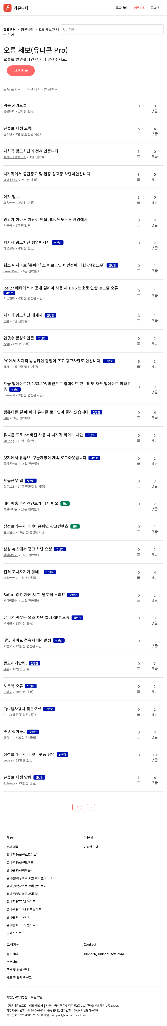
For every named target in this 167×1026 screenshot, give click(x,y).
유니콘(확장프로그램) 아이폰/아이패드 (31, 878)
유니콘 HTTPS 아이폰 (21, 901)
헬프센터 (121, 7)
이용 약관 (36, 997)
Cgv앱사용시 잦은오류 (22, 708)
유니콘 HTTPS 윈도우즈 (22, 925)
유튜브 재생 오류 (17, 128)
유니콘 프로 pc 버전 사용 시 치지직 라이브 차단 (43, 434)
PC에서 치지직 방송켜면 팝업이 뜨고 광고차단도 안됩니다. (52, 360)
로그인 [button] (155, 7)
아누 (6, 669)
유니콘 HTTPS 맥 (18, 917)
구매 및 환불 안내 (18, 969)
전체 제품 (13, 847)
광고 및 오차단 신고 (19, 977)
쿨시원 (7, 623)
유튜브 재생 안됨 (17, 777)
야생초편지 (10, 180)
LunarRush (11, 271)
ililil (6, 418)
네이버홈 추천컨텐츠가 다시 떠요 (30, 503)
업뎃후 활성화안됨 (18, 338)
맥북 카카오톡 (15, 105)
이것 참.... (11, 196)
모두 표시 (10, 89)
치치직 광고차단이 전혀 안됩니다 (30, 151)
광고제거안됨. (15, 663)
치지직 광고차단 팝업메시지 (26, 242)
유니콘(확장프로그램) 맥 (22, 893)
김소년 (7, 134)
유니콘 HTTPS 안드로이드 (24, 909)
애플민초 (9, 298)
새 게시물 (21, 70)
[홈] (7, 8)
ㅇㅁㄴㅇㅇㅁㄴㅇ (14, 157)
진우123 (8, 486)
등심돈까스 (10, 463)
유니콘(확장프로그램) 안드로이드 (28, 886)
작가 (6, 366)
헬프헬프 (9, 532)
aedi (6, 344)
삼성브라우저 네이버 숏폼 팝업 (29, 754)
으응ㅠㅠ (9, 202)
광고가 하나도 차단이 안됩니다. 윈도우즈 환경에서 (45, 219)
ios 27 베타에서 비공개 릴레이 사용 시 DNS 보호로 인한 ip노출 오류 (60, 288)
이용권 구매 (91, 847)
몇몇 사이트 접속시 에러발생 (27, 640)
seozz (7, 760)
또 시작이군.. (14, 731)
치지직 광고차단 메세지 (23, 315)
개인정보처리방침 (17, 997)
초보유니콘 (10, 509)
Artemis (9, 783)
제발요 (7, 646)
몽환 (6, 321)
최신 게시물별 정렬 (41, 89)
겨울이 (7, 225)
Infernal (9, 395)
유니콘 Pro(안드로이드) (22, 854)
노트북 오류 (13, 685)
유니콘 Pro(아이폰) (19, 870)
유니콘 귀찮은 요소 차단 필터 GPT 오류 (36, 617)
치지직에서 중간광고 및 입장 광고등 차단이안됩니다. (47, 173)
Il (4, 714)
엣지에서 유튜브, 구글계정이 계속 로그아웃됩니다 (45, 457)
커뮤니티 (139, 7)
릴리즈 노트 (14, 933)
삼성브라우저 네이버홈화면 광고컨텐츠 (35, 526)
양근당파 (9, 111)
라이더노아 (10, 555)
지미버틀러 (10, 600)
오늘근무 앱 (13, 480)
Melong (8, 441)
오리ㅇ (7, 692)
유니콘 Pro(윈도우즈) (21, 862)
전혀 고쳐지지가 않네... (22, 571)
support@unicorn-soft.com (104, 954)
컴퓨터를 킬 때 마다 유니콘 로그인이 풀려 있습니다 (46, 412)
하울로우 (9, 248)
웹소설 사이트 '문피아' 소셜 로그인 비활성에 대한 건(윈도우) (54, 265)
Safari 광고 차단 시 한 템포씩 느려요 (34, 594)
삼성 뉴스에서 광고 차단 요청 (27, 549)
